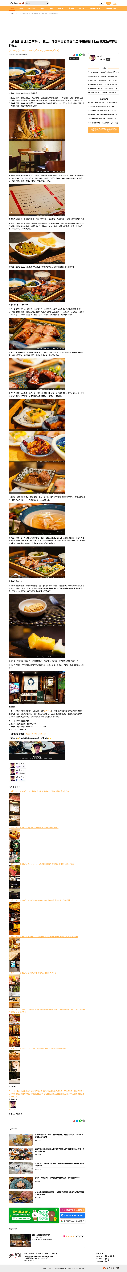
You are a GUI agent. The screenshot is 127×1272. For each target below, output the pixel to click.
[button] (101, 3)
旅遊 (21, 8)
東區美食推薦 (49, 50)
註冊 (108, 3)
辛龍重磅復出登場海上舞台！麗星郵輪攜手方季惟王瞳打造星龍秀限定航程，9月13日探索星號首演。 (103, 115)
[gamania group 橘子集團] (111, 1268)
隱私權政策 (39, 1253)
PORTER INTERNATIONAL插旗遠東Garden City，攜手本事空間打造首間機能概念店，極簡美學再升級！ (103, 106)
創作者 (81, 8)
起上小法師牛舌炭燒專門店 (26, 50)
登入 (115, 3)
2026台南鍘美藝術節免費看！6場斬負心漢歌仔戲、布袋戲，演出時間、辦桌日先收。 (103, 119)
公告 (25, 1253)
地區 (51, 8)
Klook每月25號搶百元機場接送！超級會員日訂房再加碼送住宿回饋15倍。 (103, 92)
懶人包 (71, 8)
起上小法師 (13, 50)
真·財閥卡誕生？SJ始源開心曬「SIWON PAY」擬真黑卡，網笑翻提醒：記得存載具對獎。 (103, 110)
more (56, 50)
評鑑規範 (47, 1253)
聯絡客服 (54, 1253)
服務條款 (31, 1253)
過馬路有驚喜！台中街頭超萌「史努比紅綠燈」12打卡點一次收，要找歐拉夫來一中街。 (103, 80)
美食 (12, 8)
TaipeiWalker (111, 8)
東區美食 (39, 50)
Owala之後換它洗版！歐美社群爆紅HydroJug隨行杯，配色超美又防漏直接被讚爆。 (103, 123)
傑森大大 (12, 1110)
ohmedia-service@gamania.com (107, 131)
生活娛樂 (31, 8)
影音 (42, 8)
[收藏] (74, 54)
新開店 (60, 8)
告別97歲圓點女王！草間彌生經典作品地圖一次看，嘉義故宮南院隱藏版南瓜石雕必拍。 (103, 72)
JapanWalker (95, 8)
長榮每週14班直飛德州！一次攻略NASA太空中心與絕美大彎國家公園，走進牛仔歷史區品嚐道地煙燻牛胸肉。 (103, 84)
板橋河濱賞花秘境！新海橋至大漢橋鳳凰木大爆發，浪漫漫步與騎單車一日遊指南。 (103, 76)
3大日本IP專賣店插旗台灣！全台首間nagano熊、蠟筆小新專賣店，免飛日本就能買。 (103, 102)
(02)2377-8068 (40, 1257)
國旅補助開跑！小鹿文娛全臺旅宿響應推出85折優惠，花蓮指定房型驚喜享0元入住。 (103, 88)
